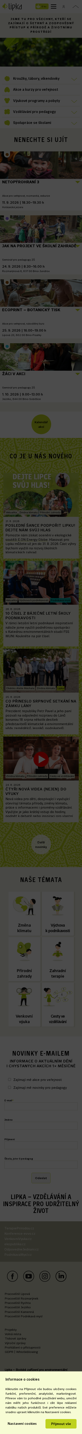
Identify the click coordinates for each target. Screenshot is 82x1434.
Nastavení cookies (22, 1423)
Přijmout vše (61, 1424)
